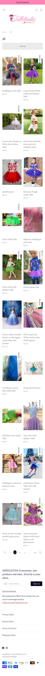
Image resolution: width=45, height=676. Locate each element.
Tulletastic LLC (20, 654)
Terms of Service (9, 628)
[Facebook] (2, 647)
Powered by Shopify (9, 656)
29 (35, 552)
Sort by (23, 46)
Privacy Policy (8, 614)
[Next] (40, 553)
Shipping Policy (9, 635)
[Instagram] (6, 647)
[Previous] (4, 553)
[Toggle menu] (3, 9)
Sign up (36, 583)
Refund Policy (8, 621)
